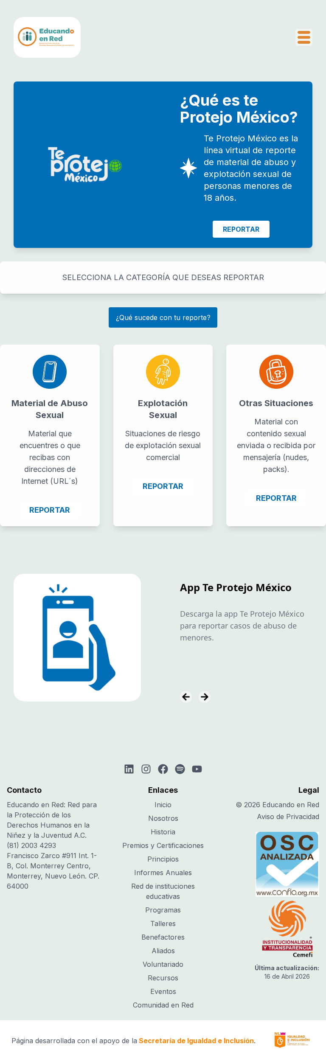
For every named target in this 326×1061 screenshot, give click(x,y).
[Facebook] (163, 769)
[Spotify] (180, 769)
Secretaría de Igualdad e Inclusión (196, 1040)
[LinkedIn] (129, 769)
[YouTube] (197, 769)
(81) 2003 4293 (31, 845)
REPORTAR (241, 229)
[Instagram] (146, 769)
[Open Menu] (303, 37)
